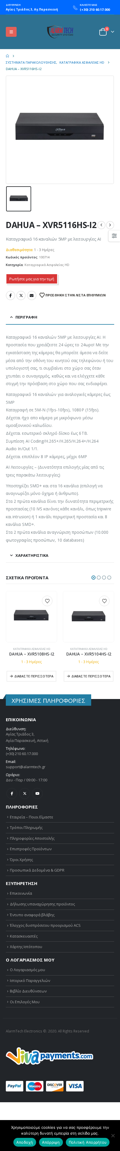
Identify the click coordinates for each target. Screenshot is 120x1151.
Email (31, 295)
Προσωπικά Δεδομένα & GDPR (37, 870)
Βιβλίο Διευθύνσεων (28, 991)
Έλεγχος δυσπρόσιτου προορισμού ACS (45, 925)
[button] (11, 32)
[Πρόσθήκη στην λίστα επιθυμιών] (47, 601)
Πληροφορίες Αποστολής (32, 838)
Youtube (37, 793)
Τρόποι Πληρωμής (26, 827)
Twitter (21, 295)
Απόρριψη (51, 1142)
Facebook (10, 295)
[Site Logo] (60, 31)
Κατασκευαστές (24, 936)
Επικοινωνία (21, 893)
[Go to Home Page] (7, 56)
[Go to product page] (31, 616)
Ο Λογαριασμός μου (27, 969)
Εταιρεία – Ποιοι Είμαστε (31, 817)
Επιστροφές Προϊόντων (31, 848)
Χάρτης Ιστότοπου (26, 946)
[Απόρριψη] (113, 1135)
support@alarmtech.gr (25, 766)
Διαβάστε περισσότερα (33, 676)
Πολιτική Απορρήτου (88, 1142)
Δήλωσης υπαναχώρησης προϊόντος (42, 904)
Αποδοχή (24, 1142)
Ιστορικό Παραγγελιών (30, 980)
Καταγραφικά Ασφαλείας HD (46, 264)
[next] (110, 225)
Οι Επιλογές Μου (25, 1001)
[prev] (101, 225)
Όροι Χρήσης (21, 859)
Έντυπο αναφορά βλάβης (32, 914)
